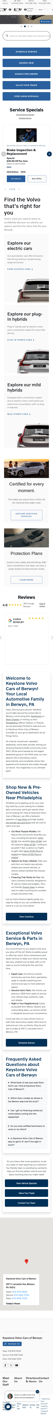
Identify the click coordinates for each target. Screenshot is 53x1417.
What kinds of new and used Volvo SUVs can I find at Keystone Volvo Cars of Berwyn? (26, 1085)
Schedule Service (25, 118)
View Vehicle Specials (26, 1183)
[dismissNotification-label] (37, 1391)
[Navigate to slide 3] (28, 26)
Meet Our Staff (6, 1381)
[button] (26, 1261)
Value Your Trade (26, 1193)
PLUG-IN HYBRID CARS (19, 340)
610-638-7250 (21, 1295)
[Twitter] (11, 1365)
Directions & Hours (32, 1379)
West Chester (12, 719)
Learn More (26, 580)
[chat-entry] (8, 1406)
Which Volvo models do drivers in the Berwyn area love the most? (25, 1100)
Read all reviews (42, 605)
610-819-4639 (19, 1291)
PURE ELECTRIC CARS (19, 269)
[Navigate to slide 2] (25, 26)
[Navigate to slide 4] (31, 26)
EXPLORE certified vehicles (26, 515)
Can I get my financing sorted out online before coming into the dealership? (25, 1113)
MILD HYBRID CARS (17, 414)
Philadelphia (12, 722)
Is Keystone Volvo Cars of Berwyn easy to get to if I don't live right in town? (25, 1141)
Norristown (36, 716)
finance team (29, 887)
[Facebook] (5, 1365)
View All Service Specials (25, 115)
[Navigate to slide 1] (21, 26)
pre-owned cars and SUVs (18, 822)
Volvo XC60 (36, 841)
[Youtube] (16, 1365)
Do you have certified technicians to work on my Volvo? (26, 1127)
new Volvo (22, 819)
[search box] (26, 36)
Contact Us (13, 1344)
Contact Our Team (26, 1203)
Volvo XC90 (30, 844)
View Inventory (26, 916)
